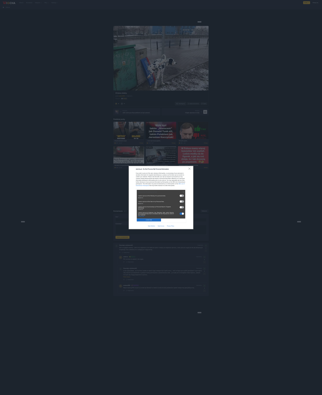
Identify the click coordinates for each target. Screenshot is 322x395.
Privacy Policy (170, 226)
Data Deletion (151, 226)
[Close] (190, 169)
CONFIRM (149, 220)
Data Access (161, 226)
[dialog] (161, 197)
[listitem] (161, 192)
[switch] (182, 196)
